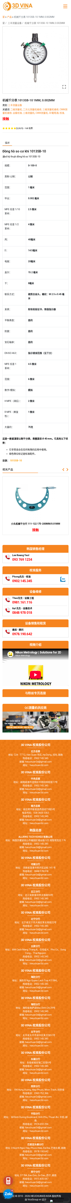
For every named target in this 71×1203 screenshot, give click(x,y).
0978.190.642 (22, 634)
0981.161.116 (22, 602)
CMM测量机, (42, 113)
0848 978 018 (22, 613)
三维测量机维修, (51, 109)
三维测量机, (29, 113)
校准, (62, 113)
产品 (9, 17)
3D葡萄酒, (54, 113)
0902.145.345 (22, 581)
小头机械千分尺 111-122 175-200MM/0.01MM (35, 523)
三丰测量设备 (15, 23)
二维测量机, (16, 109)
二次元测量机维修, (32, 109)
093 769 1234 (22, 560)
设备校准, (18, 113)
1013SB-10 (16, 460)
